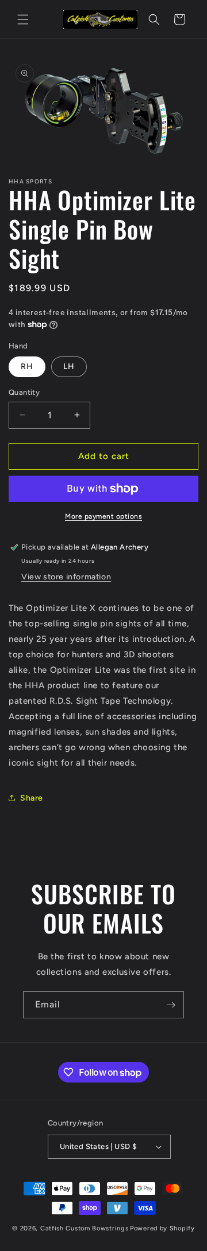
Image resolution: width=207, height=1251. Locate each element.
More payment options (103, 516)
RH (27, 366)
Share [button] (31, 798)
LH (69, 366)
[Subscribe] (170, 1004)
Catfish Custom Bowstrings (84, 1228)
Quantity (24, 392)
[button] (23, 19)
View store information (66, 577)
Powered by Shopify (162, 1228)
